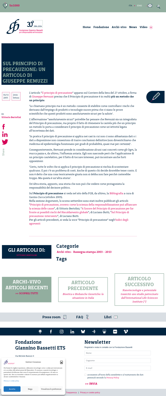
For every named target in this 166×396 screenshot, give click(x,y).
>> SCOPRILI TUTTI (26, 293)
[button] (61, 362)
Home (87, 27)
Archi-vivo (119, 27)
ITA (130, 5)
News (133, 27)
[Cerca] (158, 6)
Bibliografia (116, 193)
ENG (139, 5)
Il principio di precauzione (57, 92)
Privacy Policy (112, 377)
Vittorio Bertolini (11, 117)
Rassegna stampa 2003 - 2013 (92, 252)
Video (143, 27)
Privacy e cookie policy (11, 381)
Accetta (12, 389)
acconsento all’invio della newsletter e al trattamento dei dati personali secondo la (115, 376)
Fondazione (101, 27)
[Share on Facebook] (5, 126)
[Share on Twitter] (5, 141)
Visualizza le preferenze (51, 389)
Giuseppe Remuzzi (42, 96)
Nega (30, 389)
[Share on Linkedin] (5, 134)
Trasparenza (71, 393)
